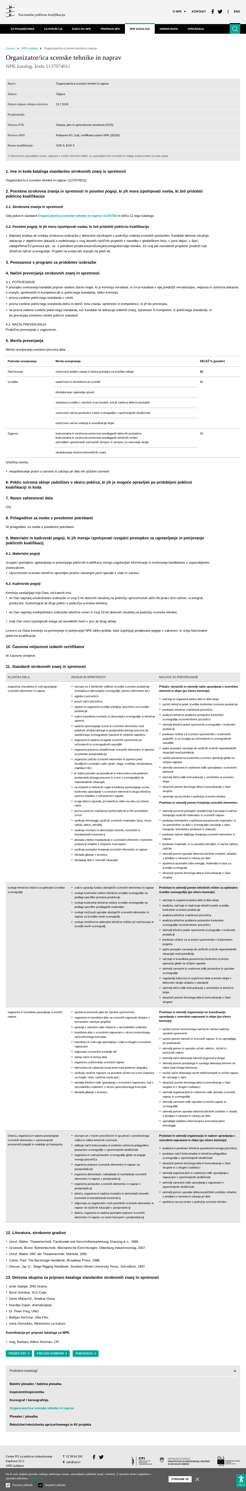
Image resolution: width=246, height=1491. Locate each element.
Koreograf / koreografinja (29, 1400)
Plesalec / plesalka (24, 1416)
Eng (237, 11)
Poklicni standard (50, 1353)
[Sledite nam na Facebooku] (213, 11)
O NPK (177, 11)
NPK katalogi (29, 48)
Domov (10, 48)
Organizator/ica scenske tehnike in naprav (42, 1408)
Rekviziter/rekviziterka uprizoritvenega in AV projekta (50, 1424)
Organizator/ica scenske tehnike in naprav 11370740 (77, 216)
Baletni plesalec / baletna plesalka (35, 1384)
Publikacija (84, 1353)
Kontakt (199, 11)
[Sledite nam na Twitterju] (220, 11)
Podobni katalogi (23, 1371)
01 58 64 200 (74, 1456)
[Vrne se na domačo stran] (35, 11)
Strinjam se (180, 1479)
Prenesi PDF (17, 1353)
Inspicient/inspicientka (27, 1392)
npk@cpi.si (73, 1462)
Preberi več (36, 1478)
